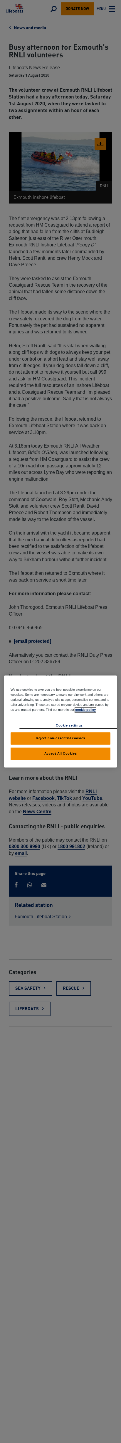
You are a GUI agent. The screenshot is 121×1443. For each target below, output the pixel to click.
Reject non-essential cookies (60, 738)
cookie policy (85, 710)
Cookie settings (69, 725)
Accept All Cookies (60, 754)
